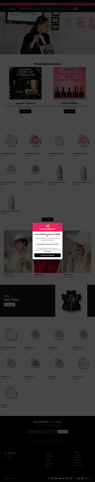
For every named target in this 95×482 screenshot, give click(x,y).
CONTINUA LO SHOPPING (47, 255)
